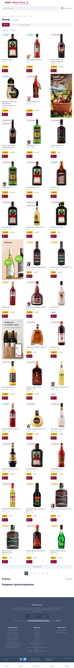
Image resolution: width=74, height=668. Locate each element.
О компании (37, 632)
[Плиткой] (65, 25)
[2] (22, 37)
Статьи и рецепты (61, 630)
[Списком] (70, 25)
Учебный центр (37, 641)
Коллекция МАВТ (7, 120)
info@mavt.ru (49, 660)
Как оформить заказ (12, 630)
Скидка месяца (55, 34)
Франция (5, 30)
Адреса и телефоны (12, 632)
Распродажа (30, 242)
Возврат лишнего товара (12, 643)
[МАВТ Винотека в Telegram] (24, 659)
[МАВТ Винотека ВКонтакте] (21, 659)
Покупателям (12, 627)
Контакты (37, 637)
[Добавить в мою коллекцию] (22, 34)
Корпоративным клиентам (13, 647)
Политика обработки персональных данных (37, 651)
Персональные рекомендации (12, 645)
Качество (36, 630)
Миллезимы (12, 641)
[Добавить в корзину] (5, 70)
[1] (71, 37)
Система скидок (12, 635)
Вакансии (37, 639)
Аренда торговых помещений (37, 643)
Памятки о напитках (61, 632)
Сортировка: (15, 24)
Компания (37, 627)
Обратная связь (37, 635)
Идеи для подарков (12, 639)
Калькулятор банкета (12, 637)
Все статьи (69, 579)
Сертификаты (37, 645)
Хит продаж (6, 34)
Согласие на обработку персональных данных (37, 648)
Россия (13, 30)
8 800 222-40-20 (35, 660)
